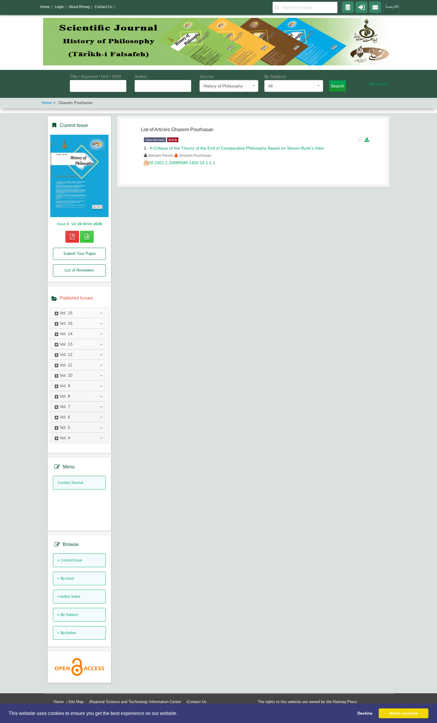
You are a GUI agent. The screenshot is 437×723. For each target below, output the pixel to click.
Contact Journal (70, 483)
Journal (206, 76)
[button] (179, 714)
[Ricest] (348, 6)
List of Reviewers (79, 270)
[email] (375, 6)
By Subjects (275, 76)
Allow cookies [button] (403, 713)
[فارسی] (392, 6)
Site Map (76, 702)
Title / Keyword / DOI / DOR (95, 76)
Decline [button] (364, 713)
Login (59, 7)
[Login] (361, 6)
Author (141, 76)
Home (59, 702)
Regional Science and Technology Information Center (135, 702)
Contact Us (197, 702)
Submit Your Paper (79, 253)
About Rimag (79, 7)
